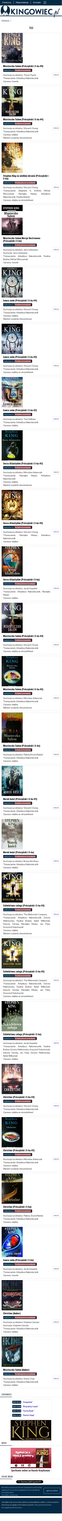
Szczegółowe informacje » (12, 1507)
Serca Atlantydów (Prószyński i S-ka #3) (23, 523)
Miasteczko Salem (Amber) (16, 1369)
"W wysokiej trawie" (30, 1406)
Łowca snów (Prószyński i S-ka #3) (20, 356)
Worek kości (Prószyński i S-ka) (18, 852)
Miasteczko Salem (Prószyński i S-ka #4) (23, 119)
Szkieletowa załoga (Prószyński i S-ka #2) (23, 971)
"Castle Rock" (28, 1410)
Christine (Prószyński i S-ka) (17, 1206)
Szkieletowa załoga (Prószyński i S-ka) (22, 1034)
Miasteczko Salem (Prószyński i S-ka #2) (23, 689)
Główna (5, 20)
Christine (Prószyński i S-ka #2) (19, 1150)
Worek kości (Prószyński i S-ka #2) (20, 798)
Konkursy (6, 2)
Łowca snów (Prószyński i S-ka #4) (20, 300)
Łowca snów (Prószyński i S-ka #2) (20, 410)
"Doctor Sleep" (28, 1415)
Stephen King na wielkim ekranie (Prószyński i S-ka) (25, 177)
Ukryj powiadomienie (42, 1505)
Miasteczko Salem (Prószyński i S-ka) (21, 745)
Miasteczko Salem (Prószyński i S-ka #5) (23, 66)
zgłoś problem (52, 1490)
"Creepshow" (28, 1402)
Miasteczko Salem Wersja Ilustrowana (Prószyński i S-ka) (21, 239)
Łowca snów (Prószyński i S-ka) (18, 1260)
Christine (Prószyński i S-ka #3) (19, 1097)
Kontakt (37, 2)
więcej (56, 74)
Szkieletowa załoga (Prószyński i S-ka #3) (23, 905)
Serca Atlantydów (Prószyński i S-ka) (21, 579)
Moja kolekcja (22, 2)
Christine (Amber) (12, 1313)
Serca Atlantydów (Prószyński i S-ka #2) (23, 463)
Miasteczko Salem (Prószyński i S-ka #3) (23, 635)
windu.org (14, 1495)
